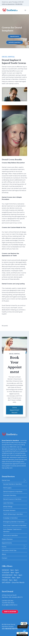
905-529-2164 (18, 4)
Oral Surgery (7, 488)
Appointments (7, 543)
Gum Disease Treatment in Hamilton (12, 530)
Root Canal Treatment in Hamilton (14, 525)
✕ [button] (27, 625)
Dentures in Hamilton (10, 535)
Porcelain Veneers (9, 510)
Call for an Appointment (8, 4)
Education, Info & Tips (9, 550)
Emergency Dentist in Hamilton (14, 522)
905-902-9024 (9, 603)
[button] (25, 631)
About (4, 554)
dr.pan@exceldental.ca (9, 605)
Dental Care (6, 480)
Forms (4, 546)
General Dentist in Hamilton (12, 484)
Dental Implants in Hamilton (12, 491)
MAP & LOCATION (10, 611)
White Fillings (7, 506)
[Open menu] (25, 10)
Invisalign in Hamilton (10, 518)
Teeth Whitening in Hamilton (13, 514)
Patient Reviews (7, 539)
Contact (4, 558)
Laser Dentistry (8, 503)
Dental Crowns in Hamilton (12, 499)
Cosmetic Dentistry (9, 495)
